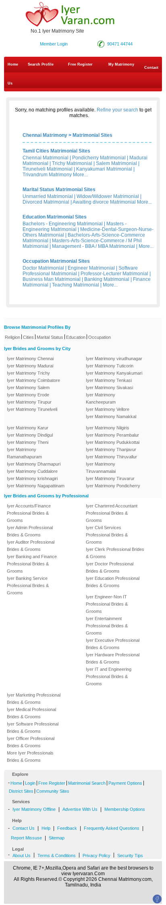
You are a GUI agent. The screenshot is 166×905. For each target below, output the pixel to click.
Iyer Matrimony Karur (27, 427)
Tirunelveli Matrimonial (48, 169)
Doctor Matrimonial (43, 268)
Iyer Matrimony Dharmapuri (33, 464)
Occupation (99, 337)
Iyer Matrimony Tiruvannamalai (101, 468)
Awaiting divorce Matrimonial (104, 202)
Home (13, 64)
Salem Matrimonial (116, 163)
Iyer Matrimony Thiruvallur (111, 456)
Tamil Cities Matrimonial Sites (56, 151)
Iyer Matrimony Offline (34, 809)
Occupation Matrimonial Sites (56, 261)
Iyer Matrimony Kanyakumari (114, 373)
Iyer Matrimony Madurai (30, 365)
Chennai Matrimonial (45, 158)
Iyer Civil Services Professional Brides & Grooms (107, 534)
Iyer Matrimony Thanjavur (111, 449)
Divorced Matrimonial (46, 202)
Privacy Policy (96, 855)
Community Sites (52, 791)
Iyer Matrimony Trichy (28, 373)
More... (80, 174)
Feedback (67, 828)
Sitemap (56, 837)
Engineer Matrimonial (91, 268)
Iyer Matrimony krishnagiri (32, 478)
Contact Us (83, 75)
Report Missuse (26, 837)
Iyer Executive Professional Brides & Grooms (112, 644)
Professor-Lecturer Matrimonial (114, 273)
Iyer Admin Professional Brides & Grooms (30, 531)
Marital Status (50, 337)
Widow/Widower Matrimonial (108, 196)
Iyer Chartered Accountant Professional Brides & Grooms (111, 513)
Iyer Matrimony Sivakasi (109, 387)
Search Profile (41, 64)
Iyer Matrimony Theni (27, 442)
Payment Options (125, 783)
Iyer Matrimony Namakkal (111, 416)
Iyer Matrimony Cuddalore (32, 471)
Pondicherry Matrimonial (99, 158)
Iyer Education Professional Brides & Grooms (112, 582)
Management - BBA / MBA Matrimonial (93, 246)
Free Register (80, 64)
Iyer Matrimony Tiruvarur (110, 478)
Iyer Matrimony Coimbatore (33, 380)
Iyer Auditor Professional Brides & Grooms (30, 546)
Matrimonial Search (87, 783)
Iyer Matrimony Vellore (107, 409)
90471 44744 (120, 43)
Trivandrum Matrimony (47, 174)
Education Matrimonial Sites (55, 217)
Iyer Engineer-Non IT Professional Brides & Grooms (107, 604)
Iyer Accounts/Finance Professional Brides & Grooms (29, 513)
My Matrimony (121, 64)
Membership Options (124, 809)
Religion (12, 337)
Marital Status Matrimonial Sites (59, 189)
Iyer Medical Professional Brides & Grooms (31, 713)
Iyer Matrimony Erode (28, 394)
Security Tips (130, 855)
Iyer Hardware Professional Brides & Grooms (112, 658)
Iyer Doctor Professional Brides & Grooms (109, 567)
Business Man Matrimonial (52, 279)
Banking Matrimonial (106, 279)
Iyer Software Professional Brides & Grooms (32, 728)
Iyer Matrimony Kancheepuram (101, 398)
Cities (28, 337)
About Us (21, 855)
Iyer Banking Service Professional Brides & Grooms (28, 585)
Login (30, 783)
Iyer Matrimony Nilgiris (107, 427)
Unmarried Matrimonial (48, 196)
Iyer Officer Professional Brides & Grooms (30, 742)
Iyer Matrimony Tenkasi (109, 380)
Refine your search (117, 110)
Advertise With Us (80, 809)
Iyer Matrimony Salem (28, 387)
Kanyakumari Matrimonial (104, 169)
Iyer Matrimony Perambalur (112, 435)
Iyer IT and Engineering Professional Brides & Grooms (108, 676)
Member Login (54, 43)
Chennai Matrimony (45, 135)
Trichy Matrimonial (72, 163)
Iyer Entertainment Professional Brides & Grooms (107, 625)
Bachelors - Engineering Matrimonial (63, 224)
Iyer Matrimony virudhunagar (114, 358)
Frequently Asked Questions (111, 828)
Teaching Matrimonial (75, 285)
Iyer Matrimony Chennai (30, 358)
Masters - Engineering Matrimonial (75, 226)
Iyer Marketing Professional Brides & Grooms (33, 699)
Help (46, 828)
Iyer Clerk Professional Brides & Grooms (115, 553)
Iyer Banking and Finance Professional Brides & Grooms (32, 563)
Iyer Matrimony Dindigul (30, 435)
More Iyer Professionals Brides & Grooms (30, 756)
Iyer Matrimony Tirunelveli (32, 409)
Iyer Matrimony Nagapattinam (35, 485)
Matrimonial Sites (92, 135)
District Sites (21, 791)
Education (75, 337)
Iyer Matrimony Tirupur (29, 402)
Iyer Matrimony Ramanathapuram (24, 453)
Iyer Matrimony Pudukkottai (112, 442)
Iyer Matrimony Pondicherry (113, 485)
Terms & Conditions (56, 855)
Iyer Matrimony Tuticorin (109, 365)
